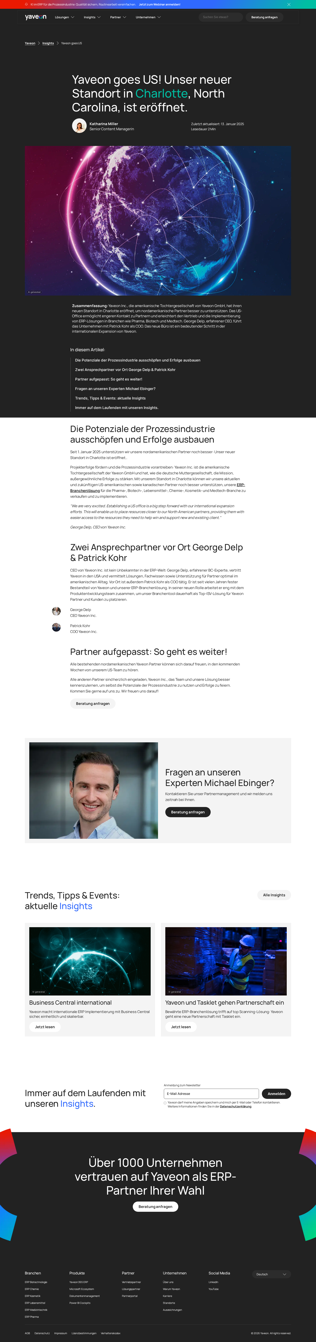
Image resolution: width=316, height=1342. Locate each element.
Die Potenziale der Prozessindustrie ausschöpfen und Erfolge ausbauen (137, 360)
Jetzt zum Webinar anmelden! (159, 4)
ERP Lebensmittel (35, 1303)
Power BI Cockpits (79, 1303)
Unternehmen (145, 17)
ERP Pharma (32, 1316)
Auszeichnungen (172, 1309)
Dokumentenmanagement (84, 1296)
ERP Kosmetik (32, 1296)
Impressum (60, 1333)
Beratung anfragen (264, 17)
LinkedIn (213, 1282)
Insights (89, 17)
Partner (115, 17)
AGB (27, 1333)
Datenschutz (42, 1333)
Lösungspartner (131, 1289)
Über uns (168, 1282)
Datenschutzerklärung (235, 1106)
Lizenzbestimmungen (84, 1333)
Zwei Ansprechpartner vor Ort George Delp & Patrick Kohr (125, 370)
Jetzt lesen (45, 1026)
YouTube (213, 1289)
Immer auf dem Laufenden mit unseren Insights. (117, 408)
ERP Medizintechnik (36, 1309)
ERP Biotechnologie (36, 1282)
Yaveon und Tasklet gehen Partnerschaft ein (224, 1002)
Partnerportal (130, 1296)
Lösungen (62, 17)
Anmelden (276, 1094)
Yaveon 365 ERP (78, 1282)
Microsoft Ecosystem (81, 1289)
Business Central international (70, 1002)
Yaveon (30, 43)
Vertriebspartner (131, 1282)
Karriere (167, 1296)
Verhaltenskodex (110, 1333)
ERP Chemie (32, 1289)
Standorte (169, 1303)
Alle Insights (274, 894)
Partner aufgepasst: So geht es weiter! (108, 379)
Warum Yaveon (171, 1289)
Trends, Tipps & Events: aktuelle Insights (110, 398)
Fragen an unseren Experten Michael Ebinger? (115, 389)
